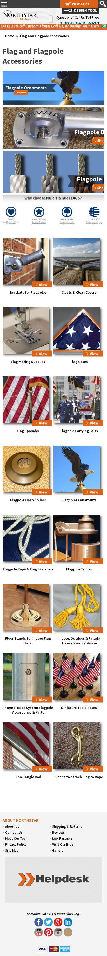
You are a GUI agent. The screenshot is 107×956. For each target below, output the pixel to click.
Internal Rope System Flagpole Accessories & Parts (28, 710)
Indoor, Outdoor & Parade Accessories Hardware (79, 640)
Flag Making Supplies (28, 361)
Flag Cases (79, 361)
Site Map (12, 850)
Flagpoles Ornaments (79, 500)
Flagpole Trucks (79, 569)
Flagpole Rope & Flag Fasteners (28, 569)
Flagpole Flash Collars (28, 500)
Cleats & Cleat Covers (79, 292)
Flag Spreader (28, 430)
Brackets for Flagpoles (28, 292)
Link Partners (62, 838)
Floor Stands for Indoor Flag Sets (28, 640)
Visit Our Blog (62, 844)
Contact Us (13, 832)
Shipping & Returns (67, 826)
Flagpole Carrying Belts (79, 430)
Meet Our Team (16, 838)
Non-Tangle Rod (28, 776)
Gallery (57, 850)
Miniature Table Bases (79, 707)
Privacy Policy (15, 844)
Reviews (58, 832)
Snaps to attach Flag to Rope (79, 776)
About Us (12, 826)
